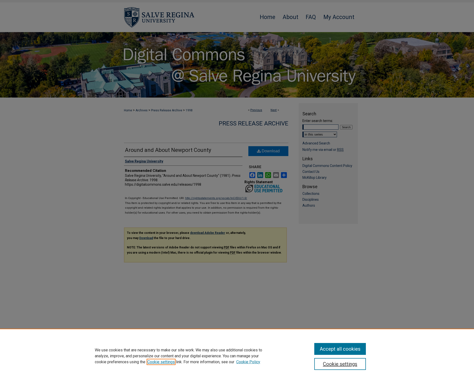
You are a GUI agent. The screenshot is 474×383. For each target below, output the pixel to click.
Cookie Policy (248, 362)
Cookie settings (161, 362)
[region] (237, 356)
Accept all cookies (340, 349)
